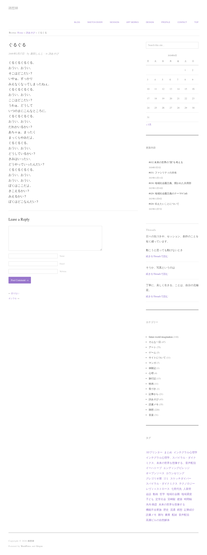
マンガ (152, 362)
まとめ (168, 452)
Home (20, 32)
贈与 (160, 515)
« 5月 (148, 124)
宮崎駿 (171, 499)
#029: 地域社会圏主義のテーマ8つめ (168, 193)
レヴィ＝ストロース (158, 489)
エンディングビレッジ (176, 468)
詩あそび (30, 32)
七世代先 (176, 489)
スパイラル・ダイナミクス (161, 483)
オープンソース (155, 473)
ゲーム (152, 352)
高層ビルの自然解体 (158, 520)
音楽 (151, 414)
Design (150, 22)
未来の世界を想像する (172, 504)
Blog (77, 22)
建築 (179, 499)
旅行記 (152, 378)
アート (152, 347)
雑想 (151, 409)
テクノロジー (187, 483)
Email (62, 263)
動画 (155, 494)
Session (114, 22)
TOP (196, 22)
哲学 (162, 494)
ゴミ (166, 478)
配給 (174, 515)
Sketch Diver (94, 22)
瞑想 (179, 509)
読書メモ (153, 404)
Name (62, 256)
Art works (132, 22)
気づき (152, 388)
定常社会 (160, 499)
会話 (148, 494)
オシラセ (12, 298)
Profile (165, 22)
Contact (182, 22)
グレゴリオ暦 (154, 478)
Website (63, 271)
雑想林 (13, 8)
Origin (39, 546)
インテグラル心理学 (185, 452)
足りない (15, 293)
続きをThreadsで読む (157, 256)
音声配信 (184, 515)
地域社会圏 (173, 494)
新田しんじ (36, 53)
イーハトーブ (154, 468)
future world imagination (161, 336)
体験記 (152, 368)
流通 (172, 509)
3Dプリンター (154, 452)
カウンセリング (175, 473)
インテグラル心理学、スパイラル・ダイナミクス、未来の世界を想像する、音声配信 (171, 460)
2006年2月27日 (16, 53)
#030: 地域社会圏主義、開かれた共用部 (170, 183)
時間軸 (188, 499)
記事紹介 (189, 509)
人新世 (187, 489)
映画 (151, 383)
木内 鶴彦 (151, 504)
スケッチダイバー (180, 478)
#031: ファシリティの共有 (163, 172)
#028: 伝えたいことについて (164, 203)
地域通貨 (186, 494)
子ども (150, 499)
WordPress (26, 546)
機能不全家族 (154, 509)
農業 (167, 515)
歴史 (166, 509)
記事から (153, 394)
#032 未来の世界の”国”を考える (166, 162)
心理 (151, 373)
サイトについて (157, 357)
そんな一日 (155, 341)
